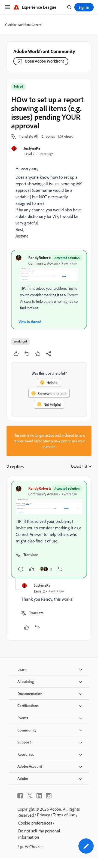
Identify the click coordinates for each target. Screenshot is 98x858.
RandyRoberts (39, 257)
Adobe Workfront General (25, 25)
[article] (49, 529)
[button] (28, 136)
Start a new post (55, 441)
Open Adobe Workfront (44, 61)
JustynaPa (32, 148)
